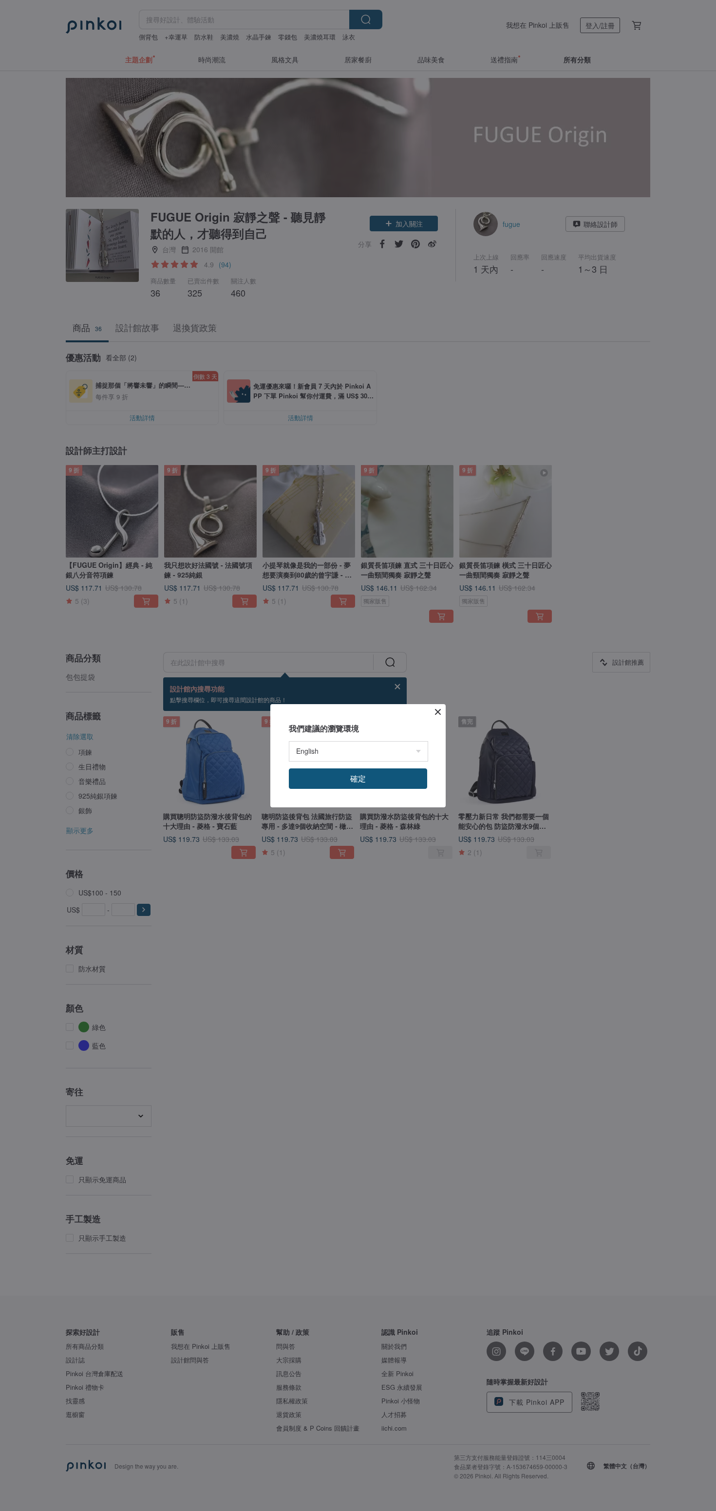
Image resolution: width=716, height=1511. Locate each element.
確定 (358, 778)
